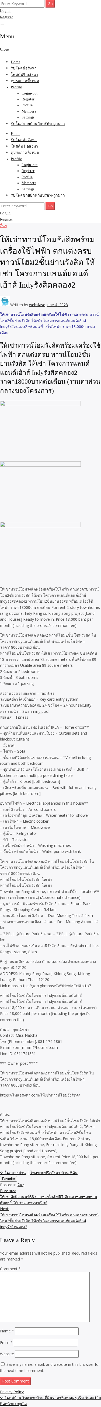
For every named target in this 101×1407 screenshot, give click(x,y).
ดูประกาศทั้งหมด (25, 81)
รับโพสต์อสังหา (24, 68)
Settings (28, 117)
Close (4, 49)
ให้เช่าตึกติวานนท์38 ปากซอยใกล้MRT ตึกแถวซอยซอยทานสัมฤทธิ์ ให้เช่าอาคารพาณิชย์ (48, 1196)
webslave (37, 304)
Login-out (30, 93)
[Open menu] (2, 24)
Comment (10, 1268)
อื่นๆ (3, 225)
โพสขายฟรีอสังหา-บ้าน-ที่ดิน (54, 1172)
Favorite (8, 1179)
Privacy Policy (12, 1391)
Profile (16, 87)
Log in (5, 11)
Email (6, 1342)
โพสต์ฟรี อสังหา (24, 75)
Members (29, 111)
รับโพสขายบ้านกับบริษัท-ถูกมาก (38, 124)
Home (15, 62)
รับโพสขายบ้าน (13, 1172)
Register (6, 17)
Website (7, 1353)
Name (7, 1330)
